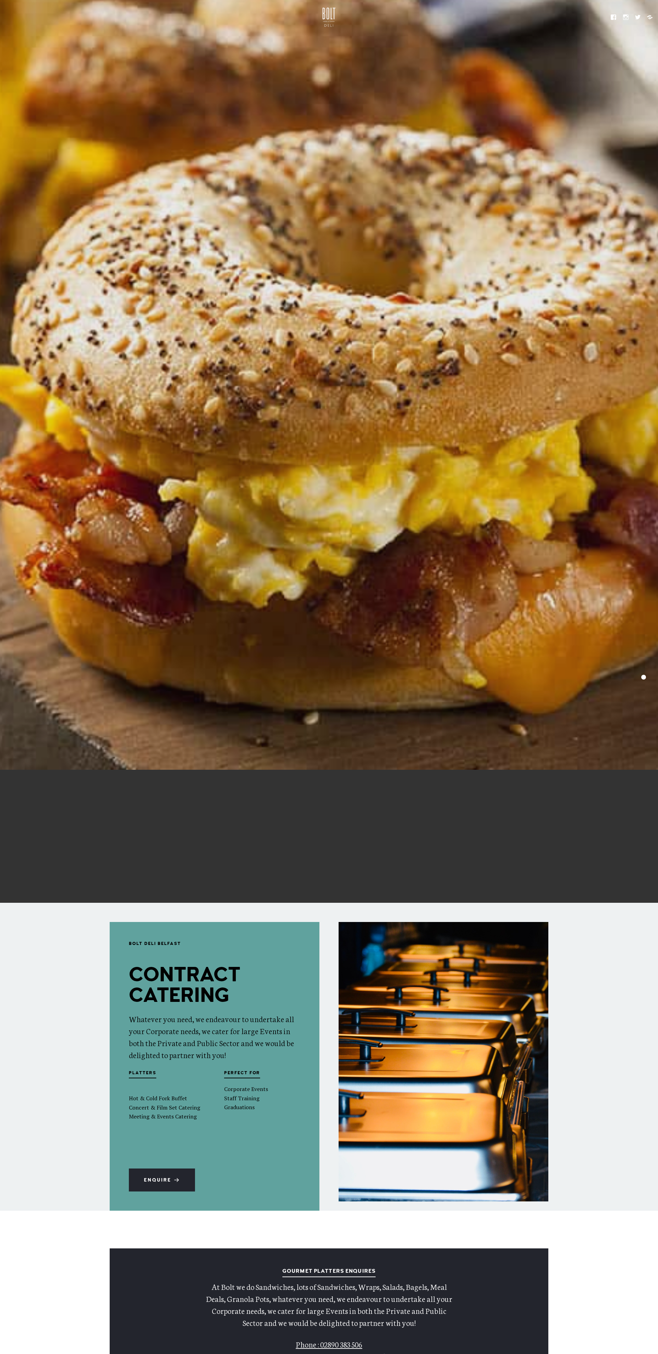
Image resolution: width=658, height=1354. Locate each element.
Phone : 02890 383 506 (329, 1344)
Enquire (157, 1180)
